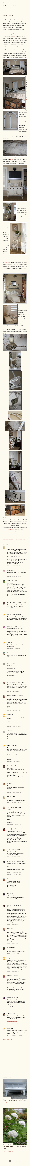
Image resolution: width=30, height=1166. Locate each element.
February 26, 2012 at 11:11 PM (13, 659)
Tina (8, 730)
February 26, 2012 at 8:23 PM (14, 610)
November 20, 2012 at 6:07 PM (14, 1035)
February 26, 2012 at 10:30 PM (14, 648)
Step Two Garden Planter (14, 1100)
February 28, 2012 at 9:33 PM (14, 856)
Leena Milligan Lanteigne (14, 682)
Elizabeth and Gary (12, 766)
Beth (8, 1028)
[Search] (26, 2)
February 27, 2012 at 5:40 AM (14, 726)
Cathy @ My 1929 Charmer (14, 829)
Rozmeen (10, 663)
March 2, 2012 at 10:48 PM (13, 953)
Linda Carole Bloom (12, 626)
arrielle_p (9, 1013)
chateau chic (10, 580)
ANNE (9, 714)
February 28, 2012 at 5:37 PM (14, 824)
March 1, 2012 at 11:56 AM (13, 901)
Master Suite (22, 539)
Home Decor (16, 539)
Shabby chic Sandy (12, 849)
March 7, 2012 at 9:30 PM (13, 1023)
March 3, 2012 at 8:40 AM (13, 971)
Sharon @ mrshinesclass (14, 861)
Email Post (8, 537)
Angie (9, 958)
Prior (8, 783)
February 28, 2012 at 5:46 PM (14, 844)
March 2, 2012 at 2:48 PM (13, 924)
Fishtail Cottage (9, 6)
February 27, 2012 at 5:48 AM (14, 741)
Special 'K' (10, 796)
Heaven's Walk (11, 997)
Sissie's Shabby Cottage (14, 695)
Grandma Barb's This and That (15, 602)
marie (9, 893)
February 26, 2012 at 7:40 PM (14, 598)
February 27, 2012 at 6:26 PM (14, 792)
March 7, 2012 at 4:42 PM (13, 1009)
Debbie (9, 878)
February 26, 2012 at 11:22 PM (14, 677)
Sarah (8, 642)
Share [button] (4, 537)
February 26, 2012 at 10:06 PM (14, 638)
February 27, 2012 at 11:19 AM (13, 761)
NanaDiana (10, 547)
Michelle (9, 570)
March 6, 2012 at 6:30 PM (13, 993)
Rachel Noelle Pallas (13, 614)
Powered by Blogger (16, 1161)
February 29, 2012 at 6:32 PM (14, 889)
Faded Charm (11, 745)
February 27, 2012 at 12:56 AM (14, 691)
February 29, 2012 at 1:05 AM (14, 874)
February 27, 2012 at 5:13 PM (13, 779)
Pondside (10, 653)
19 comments (9, 1151)
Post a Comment (7, 1039)
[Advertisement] (15, 1058)
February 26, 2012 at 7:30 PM (14, 576)
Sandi (8, 928)
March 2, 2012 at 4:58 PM (13, 943)
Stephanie (10, 947)
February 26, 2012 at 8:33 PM (14, 621)
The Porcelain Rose (12, 807)
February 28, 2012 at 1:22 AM (14, 802)
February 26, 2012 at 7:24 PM (14, 565)
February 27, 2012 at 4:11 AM (13, 710)
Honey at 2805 (11, 975)
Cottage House (9, 539)
